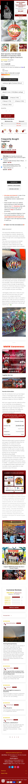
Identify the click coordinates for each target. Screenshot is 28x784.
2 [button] (12, 737)
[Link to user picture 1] (14, 634)
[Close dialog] (26, 1)
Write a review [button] (14, 607)
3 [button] (14, 737)
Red (4, 88)
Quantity (3, 108)
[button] (4, 60)
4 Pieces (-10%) (19, 101)
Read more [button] (6, 659)
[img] (6, 621)
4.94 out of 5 (17, 592)
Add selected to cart (8, 152)
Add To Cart (7, 116)
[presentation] (1, 47)
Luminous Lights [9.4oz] (10, 79)
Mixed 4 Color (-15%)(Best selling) (13, 92)
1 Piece (4, 97)
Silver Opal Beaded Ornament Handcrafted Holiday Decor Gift (12, 165)
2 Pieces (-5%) (14, 97)
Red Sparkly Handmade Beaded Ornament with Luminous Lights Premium (14, 157)
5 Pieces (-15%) (7, 104)
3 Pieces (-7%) (7, 101)
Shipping (3, 65)
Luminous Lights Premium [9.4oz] (12, 83)
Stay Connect (20, 15)
